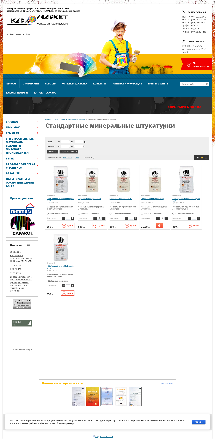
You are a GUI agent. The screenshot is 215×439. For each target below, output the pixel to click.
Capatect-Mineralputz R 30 (121, 199)
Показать (52, 152)
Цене (77, 158)
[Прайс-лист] (206, 157)
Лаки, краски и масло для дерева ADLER (20, 182)
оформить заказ (184, 106)
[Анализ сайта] (22, 323)
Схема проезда (196, 41)
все (28, 245)
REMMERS (12, 133)
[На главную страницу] (38, 21)
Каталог (55, 119)
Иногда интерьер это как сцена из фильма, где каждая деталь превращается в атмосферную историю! (21, 283)
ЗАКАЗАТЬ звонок (197, 12)
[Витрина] (202, 157)
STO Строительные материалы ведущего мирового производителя (20, 146)
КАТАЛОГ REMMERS (17, 92)
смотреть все (167, 383)
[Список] (197, 157)
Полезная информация (127, 83)
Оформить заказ (201, 67)
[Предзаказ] (159, 225)
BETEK (10, 158)
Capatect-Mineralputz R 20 (89, 199)
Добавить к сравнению (58, 213)
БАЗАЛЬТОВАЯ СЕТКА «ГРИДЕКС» (20, 165)
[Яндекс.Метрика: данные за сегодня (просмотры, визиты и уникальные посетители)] (103, 436)
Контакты (99, 83)
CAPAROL (12, 121)
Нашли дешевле (158, 83)
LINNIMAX (13, 127)
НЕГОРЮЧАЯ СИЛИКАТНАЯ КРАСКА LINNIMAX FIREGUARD (21, 258)
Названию (67, 158)
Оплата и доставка (74, 83)
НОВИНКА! (15, 269)
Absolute (13, 173)
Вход (28, 34)
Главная (11, 83)
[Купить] (67, 225)
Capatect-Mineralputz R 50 (152, 199)
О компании (31, 83)
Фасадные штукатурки (76, 119)
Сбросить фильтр (69, 152)
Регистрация (15, 34)
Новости (50, 83)
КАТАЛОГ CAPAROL (45, 92)
